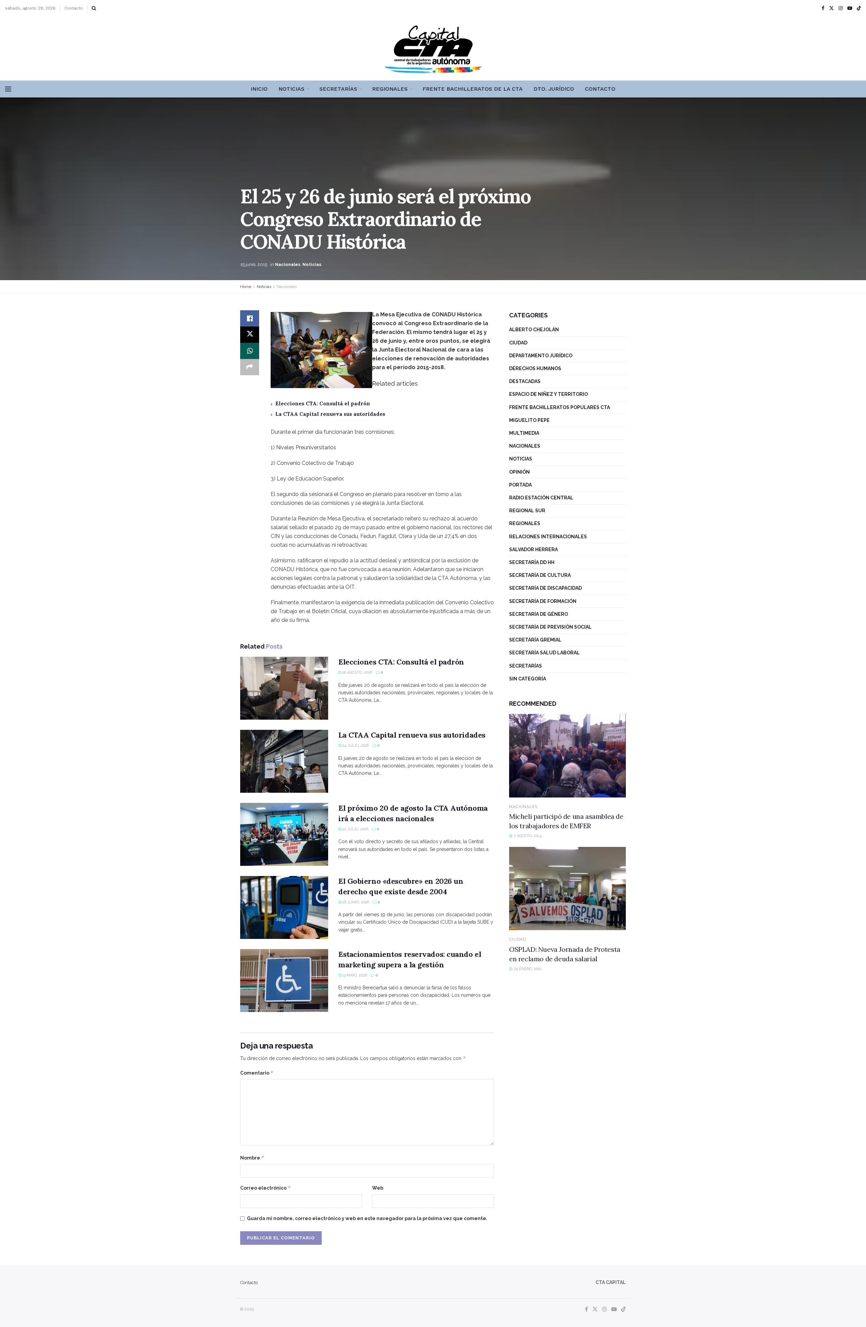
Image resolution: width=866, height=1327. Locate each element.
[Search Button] (94, 8)
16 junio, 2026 (355, 902)
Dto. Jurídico (553, 89)
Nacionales (287, 264)
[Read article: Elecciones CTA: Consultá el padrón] (284, 688)
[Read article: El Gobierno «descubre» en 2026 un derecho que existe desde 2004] (284, 907)
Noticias (291, 89)
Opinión (519, 472)
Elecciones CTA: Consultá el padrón (322, 403)
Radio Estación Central (541, 497)
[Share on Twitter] (249, 335)
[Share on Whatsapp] (249, 351)
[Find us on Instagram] (841, 8)
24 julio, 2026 (355, 745)
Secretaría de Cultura (540, 575)
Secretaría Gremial (535, 640)
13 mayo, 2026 (354, 975)
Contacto (73, 8)
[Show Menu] (8, 89)
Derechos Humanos (535, 368)
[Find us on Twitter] (831, 8)
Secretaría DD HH (531, 562)
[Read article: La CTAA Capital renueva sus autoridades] (284, 761)
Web (377, 1188)
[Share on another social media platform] (249, 367)
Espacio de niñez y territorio (548, 394)
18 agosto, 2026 (356, 672)
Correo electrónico (265, 1188)
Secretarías (338, 89)
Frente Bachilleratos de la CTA (473, 89)
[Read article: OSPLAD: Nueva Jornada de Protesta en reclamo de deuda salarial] (567, 888)
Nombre (252, 1157)
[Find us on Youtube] (849, 8)
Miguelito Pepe (529, 420)
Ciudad (518, 342)
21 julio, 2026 (354, 829)
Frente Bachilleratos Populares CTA (559, 407)
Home (245, 286)
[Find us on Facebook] (823, 8)
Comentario (257, 1073)
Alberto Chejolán (534, 329)
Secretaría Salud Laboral (544, 652)
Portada (520, 485)
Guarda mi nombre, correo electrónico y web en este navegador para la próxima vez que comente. (367, 1218)
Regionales (390, 89)
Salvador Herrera (533, 549)
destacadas (525, 381)
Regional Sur (527, 510)
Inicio (259, 89)
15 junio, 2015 (253, 264)
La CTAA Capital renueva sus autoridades (330, 414)
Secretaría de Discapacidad (545, 588)
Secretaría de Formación (542, 601)
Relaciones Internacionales (548, 536)
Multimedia (524, 433)
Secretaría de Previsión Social (550, 627)
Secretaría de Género (538, 614)
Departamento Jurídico (540, 355)
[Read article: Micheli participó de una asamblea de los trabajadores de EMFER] (567, 755)
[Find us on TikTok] (859, 8)
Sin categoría (527, 678)
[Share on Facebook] (249, 318)
